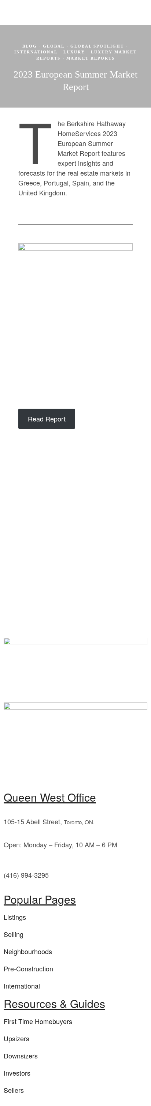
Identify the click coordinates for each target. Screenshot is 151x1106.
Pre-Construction (28, 968)
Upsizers (16, 1038)
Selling (13, 934)
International (22, 985)
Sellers (14, 1090)
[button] (129, 102)
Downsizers (21, 1055)
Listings (15, 917)
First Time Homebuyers (38, 1021)
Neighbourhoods (28, 951)
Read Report (47, 418)
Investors (17, 1072)
